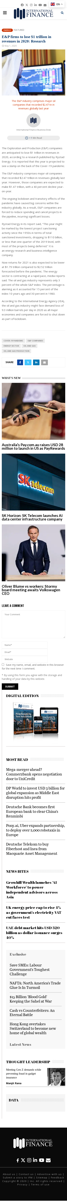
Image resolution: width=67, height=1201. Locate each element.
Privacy (22, 1184)
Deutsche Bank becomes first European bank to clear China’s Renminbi (32, 811)
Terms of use (40, 1184)
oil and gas (29, 346)
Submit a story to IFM (18, 1177)
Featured (19, 30)
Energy (7, 30)
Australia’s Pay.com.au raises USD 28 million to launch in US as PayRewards (33, 446)
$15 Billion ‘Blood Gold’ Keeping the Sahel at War (31, 999)
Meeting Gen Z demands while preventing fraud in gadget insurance (23, 1073)
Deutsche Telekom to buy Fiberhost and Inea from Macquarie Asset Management (31, 848)
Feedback (57, 1177)
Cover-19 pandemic (13, 340)
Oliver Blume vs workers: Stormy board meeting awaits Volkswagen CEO (31, 590)
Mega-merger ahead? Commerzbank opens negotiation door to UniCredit (34, 774)
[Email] (48, 1160)
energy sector (11, 346)
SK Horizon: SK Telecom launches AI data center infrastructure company (32, 517)
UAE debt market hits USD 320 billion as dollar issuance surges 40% (34, 932)
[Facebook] (17, 1160)
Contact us (26, 1174)
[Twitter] (23, 1160)
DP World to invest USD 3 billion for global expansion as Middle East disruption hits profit (35, 792)
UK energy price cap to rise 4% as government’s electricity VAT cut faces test (33, 912)
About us (9, 1174)
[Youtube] (41, 1160)
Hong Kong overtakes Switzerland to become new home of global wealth (33, 1028)
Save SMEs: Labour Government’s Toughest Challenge (30, 969)
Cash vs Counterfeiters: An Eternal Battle (32, 1012)
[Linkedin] (35, 1160)
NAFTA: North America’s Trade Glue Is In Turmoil (35, 985)
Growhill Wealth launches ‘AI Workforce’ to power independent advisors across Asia (32, 889)
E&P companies (35, 340)
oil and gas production (16, 351)
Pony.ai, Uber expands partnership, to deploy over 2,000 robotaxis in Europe (35, 830)
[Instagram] (29, 1160)
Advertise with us (49, 1174)
